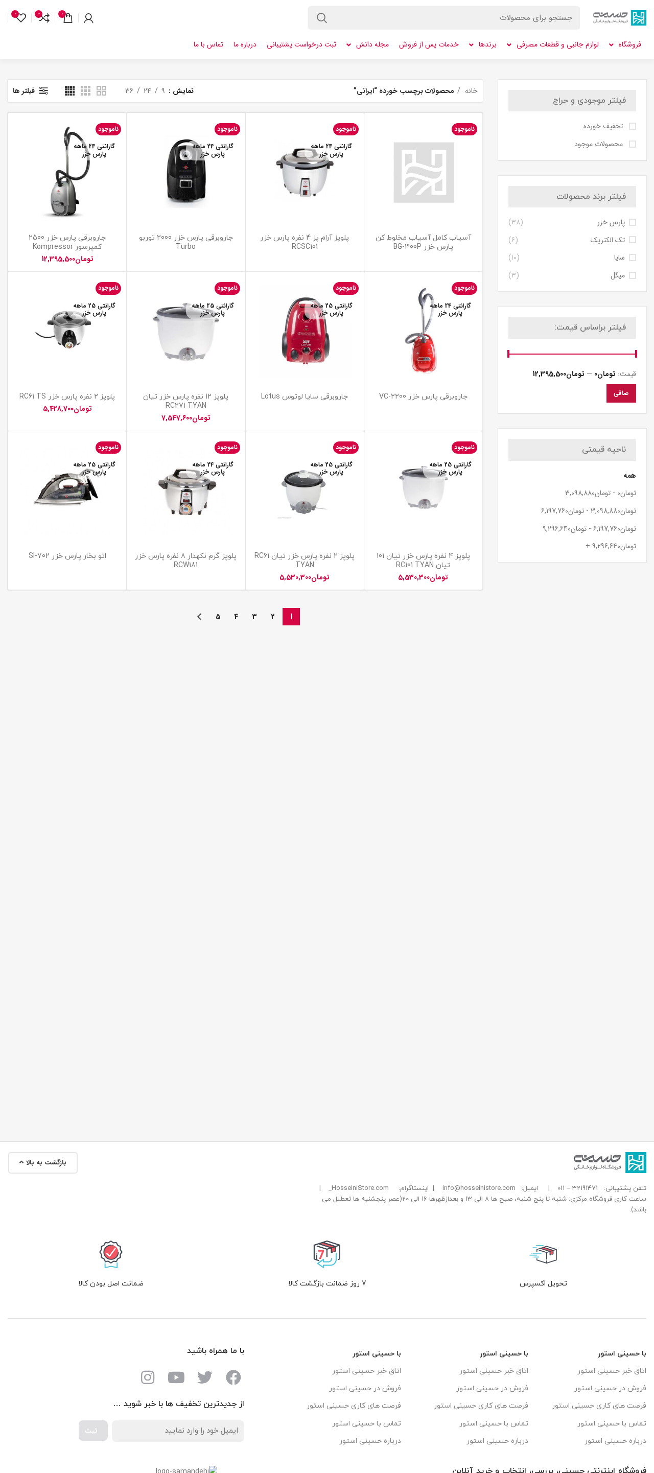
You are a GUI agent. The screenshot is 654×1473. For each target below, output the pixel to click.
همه (629, 475)
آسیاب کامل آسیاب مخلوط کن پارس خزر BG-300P (423, 242)
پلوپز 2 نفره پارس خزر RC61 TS (67, 397)
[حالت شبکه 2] (101, 91)
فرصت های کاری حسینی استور (599, 1406)
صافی (621, 393)
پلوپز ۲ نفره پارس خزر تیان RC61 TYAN (304, 560)
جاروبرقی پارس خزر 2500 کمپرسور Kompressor (67, 242)
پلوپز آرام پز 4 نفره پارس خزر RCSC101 (304, 242)
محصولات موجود (599, 144)
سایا (619, 258)
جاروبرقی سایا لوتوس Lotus (304, 397)
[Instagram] (147, 1377)
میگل (618, 276)
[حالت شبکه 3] (85, 91)
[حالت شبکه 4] (70, 91)
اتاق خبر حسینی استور (611, 1371)
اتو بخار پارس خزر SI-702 (67, 556)
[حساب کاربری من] (89, 18)
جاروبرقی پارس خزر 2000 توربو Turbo (186, 242)
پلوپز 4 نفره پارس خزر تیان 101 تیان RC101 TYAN (423, 560)
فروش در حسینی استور (610, 1388)
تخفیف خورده (604, 127)
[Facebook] (233, 1377)
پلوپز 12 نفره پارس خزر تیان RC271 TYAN (185, 401)
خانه (470, 91)
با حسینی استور (622, 1354)
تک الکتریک (608, 241)
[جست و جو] (322, 18)
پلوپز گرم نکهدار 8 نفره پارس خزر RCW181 (186, 560)
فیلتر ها (24, 91)
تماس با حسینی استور (611, 1424)
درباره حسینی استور (615, 1441)
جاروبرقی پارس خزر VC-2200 (423, 397)
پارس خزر (611, 223)
